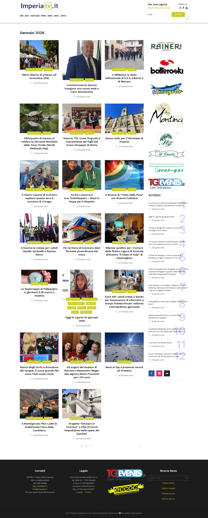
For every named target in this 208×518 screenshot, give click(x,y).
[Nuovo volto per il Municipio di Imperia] (124, 118)
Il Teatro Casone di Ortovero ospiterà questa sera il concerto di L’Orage (39, 198)
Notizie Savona (168, 493)
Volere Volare (168, 483)
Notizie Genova (168, 499)
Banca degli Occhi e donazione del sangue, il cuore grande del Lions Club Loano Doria (39, 370)
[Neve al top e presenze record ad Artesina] (124, 347)
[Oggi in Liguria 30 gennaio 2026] (81, 284)
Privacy (88, 492)
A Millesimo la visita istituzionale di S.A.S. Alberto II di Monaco (124, 78)
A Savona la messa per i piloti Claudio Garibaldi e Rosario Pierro (39, 251)
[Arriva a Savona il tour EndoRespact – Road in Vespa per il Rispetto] (81, 175)
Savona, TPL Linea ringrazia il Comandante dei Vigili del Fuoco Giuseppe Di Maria (81, 142)
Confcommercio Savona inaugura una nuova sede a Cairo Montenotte (82, 88)
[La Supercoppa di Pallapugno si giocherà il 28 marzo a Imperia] (39, 276)
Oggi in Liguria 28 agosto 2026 (161, 217)
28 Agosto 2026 (157, 209)
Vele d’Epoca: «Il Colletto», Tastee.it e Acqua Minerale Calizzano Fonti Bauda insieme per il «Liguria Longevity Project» (168, 287)
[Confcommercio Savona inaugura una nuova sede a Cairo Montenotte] (81, 60)
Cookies (79, 492)
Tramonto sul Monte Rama (160, 343)
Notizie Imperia (168, 488)
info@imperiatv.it (39, 489)
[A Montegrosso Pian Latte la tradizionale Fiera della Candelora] (39, 404)
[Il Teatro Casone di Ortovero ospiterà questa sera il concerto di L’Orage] (39, 175)
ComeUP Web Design (133, 513)
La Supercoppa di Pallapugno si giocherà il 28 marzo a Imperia (39, 292)
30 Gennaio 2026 (83, 325)
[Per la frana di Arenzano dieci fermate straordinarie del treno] (81, 228)
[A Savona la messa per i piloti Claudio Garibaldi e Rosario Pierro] (39, 228)
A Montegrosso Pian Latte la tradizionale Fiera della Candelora (39, 427)
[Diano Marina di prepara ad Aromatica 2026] (39, 55)
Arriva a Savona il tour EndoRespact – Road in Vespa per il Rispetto (81, 198)
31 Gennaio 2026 (40, 83)
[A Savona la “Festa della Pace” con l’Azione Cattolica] (124, 175)
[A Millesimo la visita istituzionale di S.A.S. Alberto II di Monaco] (124, 55)
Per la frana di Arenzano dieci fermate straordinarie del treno (81, 251)
